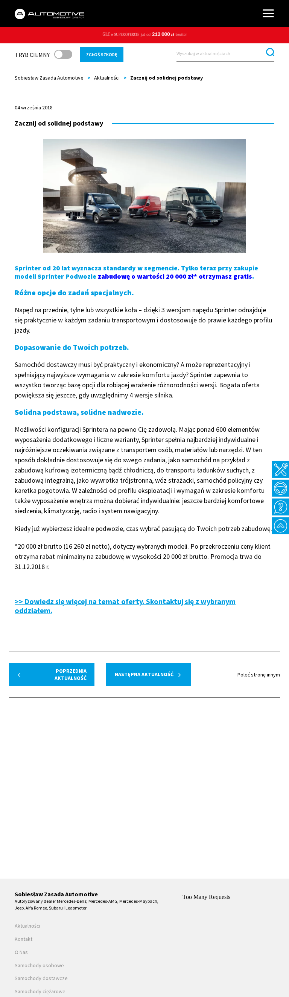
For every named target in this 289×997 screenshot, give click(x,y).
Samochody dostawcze (41, 978)
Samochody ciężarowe (40, 991)
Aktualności (107, 77)
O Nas (21, 952)
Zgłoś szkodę (101, 54)
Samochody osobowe (39, 965)
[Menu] (268, 13)
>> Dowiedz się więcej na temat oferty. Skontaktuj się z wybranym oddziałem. (125, 606)
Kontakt (23, 939)
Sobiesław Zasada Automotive (49, 77)
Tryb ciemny (32, 54)
